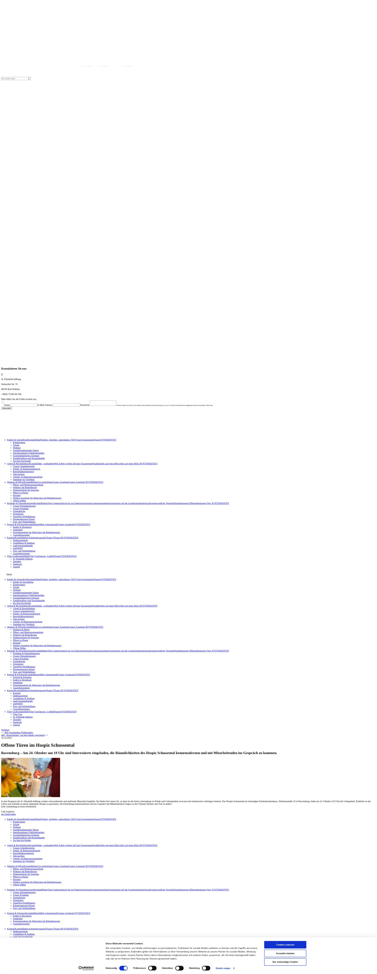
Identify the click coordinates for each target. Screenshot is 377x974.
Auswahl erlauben (285, 953)
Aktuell (16, 567)
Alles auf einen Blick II (130, 463)
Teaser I (50, 537)
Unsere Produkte (21, 508)
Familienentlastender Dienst (26, 450)
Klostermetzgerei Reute (24, 519)
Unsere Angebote (60, 482)
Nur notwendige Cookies (285, 962)
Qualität (96, 463)
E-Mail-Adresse (45, 405)
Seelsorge (17, 564)
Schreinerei (18, 514)
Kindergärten (19, 442)
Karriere (11, 537)
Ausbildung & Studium (24, 543)
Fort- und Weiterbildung (24, 522)
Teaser (97, 440)
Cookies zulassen (285, 944)
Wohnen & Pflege (15, 482)
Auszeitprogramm (21, 535)
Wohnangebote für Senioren (26, 490)
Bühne (34, 482)
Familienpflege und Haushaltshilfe (29, 458)
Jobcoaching (19, 474)
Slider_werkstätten (45, 463)
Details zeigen (223, 968)
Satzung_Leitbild (46, 556)
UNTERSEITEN (108, 440)
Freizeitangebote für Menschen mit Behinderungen (36, 532)
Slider (37, 440)
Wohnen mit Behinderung (25, 487)
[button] (5, 730)
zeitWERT (18, 548)
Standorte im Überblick (24, 479)
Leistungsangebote (100, 503)
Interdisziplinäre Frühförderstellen (28, 453)
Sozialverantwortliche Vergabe (159, 503)
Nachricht (84, 405)
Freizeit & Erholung (16, 524)
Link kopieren (7, 811)
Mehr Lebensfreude (48, 524)
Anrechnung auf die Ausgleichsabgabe (127, 503)
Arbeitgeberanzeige (37, 537)
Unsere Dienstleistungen (24, 506)
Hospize (17, 495)
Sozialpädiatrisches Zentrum (26, 455)
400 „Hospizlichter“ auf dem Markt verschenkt (23, 735)
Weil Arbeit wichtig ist (64, 463)
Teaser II (58, 537)
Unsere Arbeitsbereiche (24, 466)
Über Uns (11, 556)
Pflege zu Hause (20, 492)
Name (7, 405)
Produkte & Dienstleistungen (20, 503)
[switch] (152, 968)
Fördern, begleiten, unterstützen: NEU (58, 440)
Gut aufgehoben (44, 482)
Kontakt (31, 440)
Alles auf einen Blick (109, 463)
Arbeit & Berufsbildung (18, 463)
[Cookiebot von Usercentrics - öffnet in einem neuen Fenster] (86, 968)
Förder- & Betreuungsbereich (26, 469)
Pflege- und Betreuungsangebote (28, 485)
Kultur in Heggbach (22, 527)
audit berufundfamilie (23, 545)
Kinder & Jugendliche (17, 440)
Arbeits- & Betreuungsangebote (27, 477)
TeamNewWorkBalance (24, 516)
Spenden (17, 561)
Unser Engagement (85, 440)
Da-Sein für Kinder (22, 461)
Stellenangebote (20, 540)
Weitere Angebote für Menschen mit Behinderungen (37, 498)
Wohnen (17, 448)
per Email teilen (8, 814)
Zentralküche (19, 511)
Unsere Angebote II (78, 482)
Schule (16, 445)
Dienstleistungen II (182, 503)
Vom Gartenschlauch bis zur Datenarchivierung (70, 503)
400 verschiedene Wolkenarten (18, 732)
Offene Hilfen (19, 500)
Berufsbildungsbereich (23, 471)
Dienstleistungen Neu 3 (202, 503)
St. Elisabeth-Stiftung (23, 559)
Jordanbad (18, 530)
